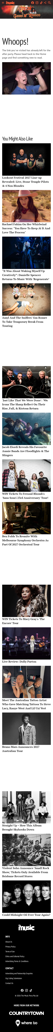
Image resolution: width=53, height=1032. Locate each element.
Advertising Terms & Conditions (16, 961)
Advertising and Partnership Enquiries (19, 973)
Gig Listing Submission (13, 978)
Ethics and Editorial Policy (14, 956)
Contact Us (9, 983)
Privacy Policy (10, 946)
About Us (8, 942)
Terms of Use (10, 951)
